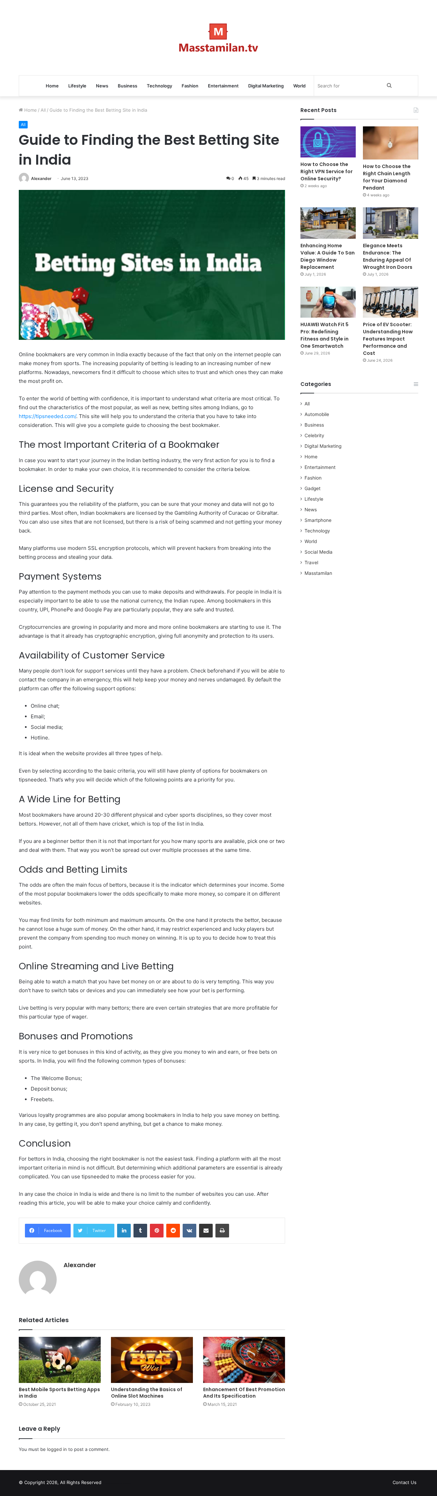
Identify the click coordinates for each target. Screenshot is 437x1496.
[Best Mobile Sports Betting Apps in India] (60, 1360)
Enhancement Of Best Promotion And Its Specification (244, 1392)
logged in (57, 1449)
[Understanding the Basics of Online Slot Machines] (152, 1360)
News (102, 85)
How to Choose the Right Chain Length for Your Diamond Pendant (387, 177)
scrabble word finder (110, 1483)
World (299, 85)
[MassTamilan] (218, 37)
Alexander (41, 178)
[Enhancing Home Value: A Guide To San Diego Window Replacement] (328, 222)
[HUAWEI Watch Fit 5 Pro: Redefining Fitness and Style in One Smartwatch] (328, 302)
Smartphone (318, 520)
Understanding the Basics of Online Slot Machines (146, 1392)
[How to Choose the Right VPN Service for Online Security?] (328, 141)
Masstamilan (318, 573)
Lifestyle (77, 85)
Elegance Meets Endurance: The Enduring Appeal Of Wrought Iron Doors (387, 256)
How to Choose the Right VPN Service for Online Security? (326, 171)
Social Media (319, 552)
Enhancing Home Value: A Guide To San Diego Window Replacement (327, 256)
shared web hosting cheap (123, 1483)
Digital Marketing (266, 85)
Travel (311, 562)
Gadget (313, 488)
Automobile (317, 414)
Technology (159, 85)
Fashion (190, 85)
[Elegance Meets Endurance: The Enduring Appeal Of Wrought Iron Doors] (390, 222)
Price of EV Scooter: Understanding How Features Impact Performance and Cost (388, 339)
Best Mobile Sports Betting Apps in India (59, 1392)
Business (127, 85)
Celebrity (314, 435)
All (43, 110)
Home (52, 85)
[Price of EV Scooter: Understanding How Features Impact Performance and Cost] (390, 302)
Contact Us (405, 1482)
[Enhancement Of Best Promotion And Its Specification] (244, 1360)
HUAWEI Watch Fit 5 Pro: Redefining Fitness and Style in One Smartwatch (324, 335)
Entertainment (223, 85)
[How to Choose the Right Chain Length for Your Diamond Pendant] (390, 143)
